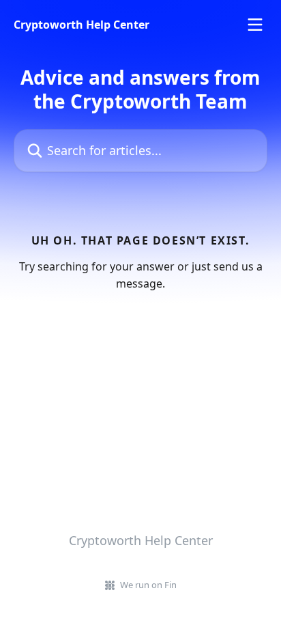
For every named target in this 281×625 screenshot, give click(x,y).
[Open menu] (255, 24)
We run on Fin (148, 585)
